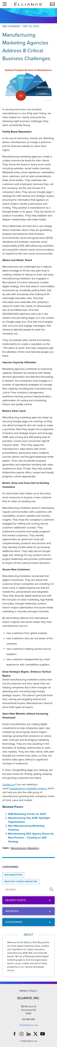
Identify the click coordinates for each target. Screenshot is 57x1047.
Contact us (8, 784)
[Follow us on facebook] (14, 1034)
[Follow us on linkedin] (28, 1034)
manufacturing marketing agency (28, 788)
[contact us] (52, 4)
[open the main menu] (4, 4)
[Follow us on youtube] (42, 1034)
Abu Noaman (11, 26)
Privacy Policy (28, 991)
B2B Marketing (13, 874)
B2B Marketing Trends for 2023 (27, 814)
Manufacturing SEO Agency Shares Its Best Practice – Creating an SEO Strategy (31, 837)
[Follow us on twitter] (35, 1034)
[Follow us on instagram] (21, 1034)
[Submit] (51, 889)
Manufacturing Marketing (25, 848)
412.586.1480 (28, 1019)
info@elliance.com (28, 1025)
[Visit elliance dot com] (28, 4)
